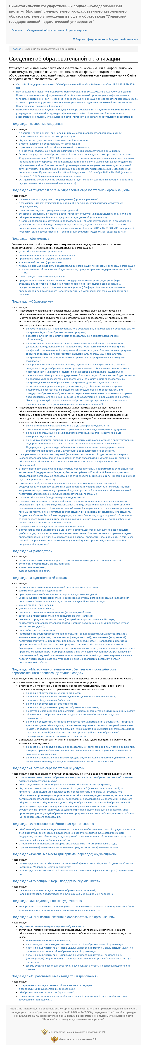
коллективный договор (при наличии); (41, 262)
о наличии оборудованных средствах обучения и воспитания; (62, 707)
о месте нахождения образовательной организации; (49, 143)
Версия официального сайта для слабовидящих (106, 39)
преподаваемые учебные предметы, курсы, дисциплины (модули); (58, 594)
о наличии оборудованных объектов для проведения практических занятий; (71, 696)
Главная (17, 30)
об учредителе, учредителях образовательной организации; (54, 140)
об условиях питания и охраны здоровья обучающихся (51, 926)
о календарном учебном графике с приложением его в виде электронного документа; (76, 429)
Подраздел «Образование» (32, 301)
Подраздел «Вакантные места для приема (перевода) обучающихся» (64, 854)
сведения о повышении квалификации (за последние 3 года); (55, 612)
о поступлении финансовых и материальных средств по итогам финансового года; (68, 843)
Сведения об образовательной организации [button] (56, 30)
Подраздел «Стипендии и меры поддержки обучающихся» (56, 881)
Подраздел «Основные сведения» (37, 124)
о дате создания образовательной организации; (47, 136)
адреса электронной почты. (35, 570)
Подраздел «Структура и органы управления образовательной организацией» (71, 190)
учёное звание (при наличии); (36, 608)
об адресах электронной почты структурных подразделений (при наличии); (63, 217)
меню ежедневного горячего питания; (48, 940)
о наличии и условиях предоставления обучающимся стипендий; (57, 890)
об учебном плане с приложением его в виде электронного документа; (68, 425)
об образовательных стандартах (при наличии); (47, 992)
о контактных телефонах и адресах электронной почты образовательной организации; (70, 150)
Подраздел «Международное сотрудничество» (47, 901)
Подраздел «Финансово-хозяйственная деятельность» (53, 824)
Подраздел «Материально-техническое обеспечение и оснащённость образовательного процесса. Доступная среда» (64, 671)
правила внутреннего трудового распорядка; (45, 258)
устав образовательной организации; (41, 251)
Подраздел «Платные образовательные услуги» (48, 768)
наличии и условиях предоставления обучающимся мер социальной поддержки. (66, 893)
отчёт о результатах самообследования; (42, 276)
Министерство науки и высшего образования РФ (77, 1032)
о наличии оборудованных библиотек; (48, 700)
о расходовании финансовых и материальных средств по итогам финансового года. (68, 847)
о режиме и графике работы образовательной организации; (54, 147)
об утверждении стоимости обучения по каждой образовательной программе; (65, 784)
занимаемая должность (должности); (40, 590)
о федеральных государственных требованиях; (47, 988)
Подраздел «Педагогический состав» (40, 578)
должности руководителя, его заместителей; (45, 563)
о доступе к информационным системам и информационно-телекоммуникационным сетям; (80, 710)
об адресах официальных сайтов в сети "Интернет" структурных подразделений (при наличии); (75, 213)
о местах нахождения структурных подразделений (48, 210)
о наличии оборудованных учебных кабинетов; (53, 692)
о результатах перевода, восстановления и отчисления (51, 526)
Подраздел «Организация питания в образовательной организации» (63, 917)
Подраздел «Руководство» (32, 551)
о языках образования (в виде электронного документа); (52, 497)
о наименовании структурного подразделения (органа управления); (59, 199)
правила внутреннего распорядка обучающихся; (47, 255)
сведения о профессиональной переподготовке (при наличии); (56, 615)
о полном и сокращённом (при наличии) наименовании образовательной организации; (70, 132)
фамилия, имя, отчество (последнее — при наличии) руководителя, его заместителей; (70, 560)
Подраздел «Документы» (30, 238)
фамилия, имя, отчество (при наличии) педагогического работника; (59, 587)
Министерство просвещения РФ (77, 1039)
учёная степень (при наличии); (37, 604)
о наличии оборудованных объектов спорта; (52, 703)
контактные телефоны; (32, 567)
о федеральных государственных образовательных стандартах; (56, 985)
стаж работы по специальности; (37, 630)
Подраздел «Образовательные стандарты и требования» (55, 976)
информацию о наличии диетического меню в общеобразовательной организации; (75, 944)
